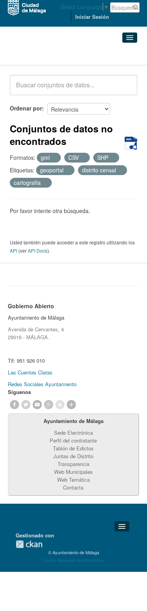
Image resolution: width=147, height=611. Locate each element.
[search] (125, 89)
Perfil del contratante (73, 440)
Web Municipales (73, 471)
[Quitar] (54, 158)
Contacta (73, 487)
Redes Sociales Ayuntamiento (42, 384)
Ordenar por (26, 108)
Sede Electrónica (73, 432)
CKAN (29, 544)
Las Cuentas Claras (30, 372)
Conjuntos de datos (44, 55)
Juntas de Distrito (73, 456)
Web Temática (73, 479)
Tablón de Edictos (73, 448)
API (13, 250)
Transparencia (73, 464)
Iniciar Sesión (92, 16)
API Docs (37, 250)
